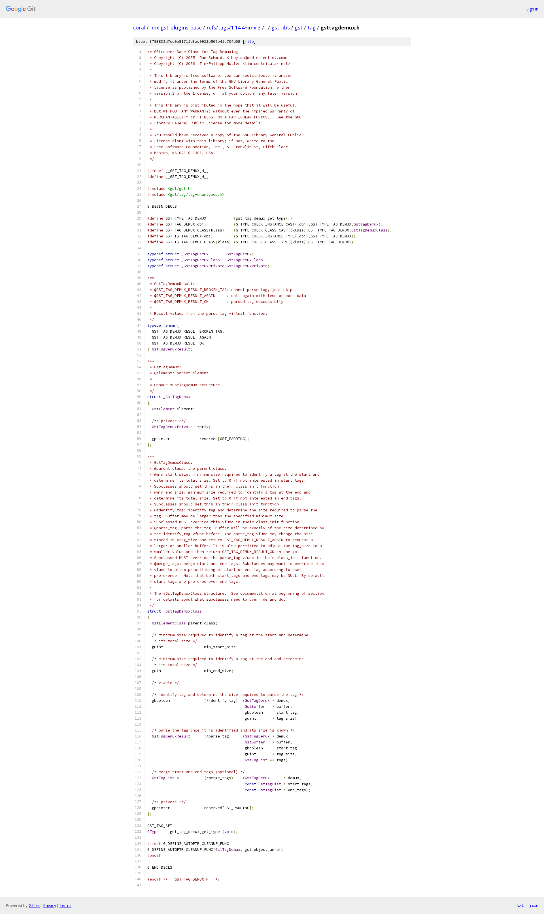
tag (311, 27)
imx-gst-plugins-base (176, 27)
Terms (65, 905)
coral (139, 27)
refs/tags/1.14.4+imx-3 (234, 27)
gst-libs (280, 27)
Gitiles (34, 905)
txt (520, 905)
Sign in (532, 9)
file (249, 41)
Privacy (49, 905)
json (533, 905)
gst (299, 27)
